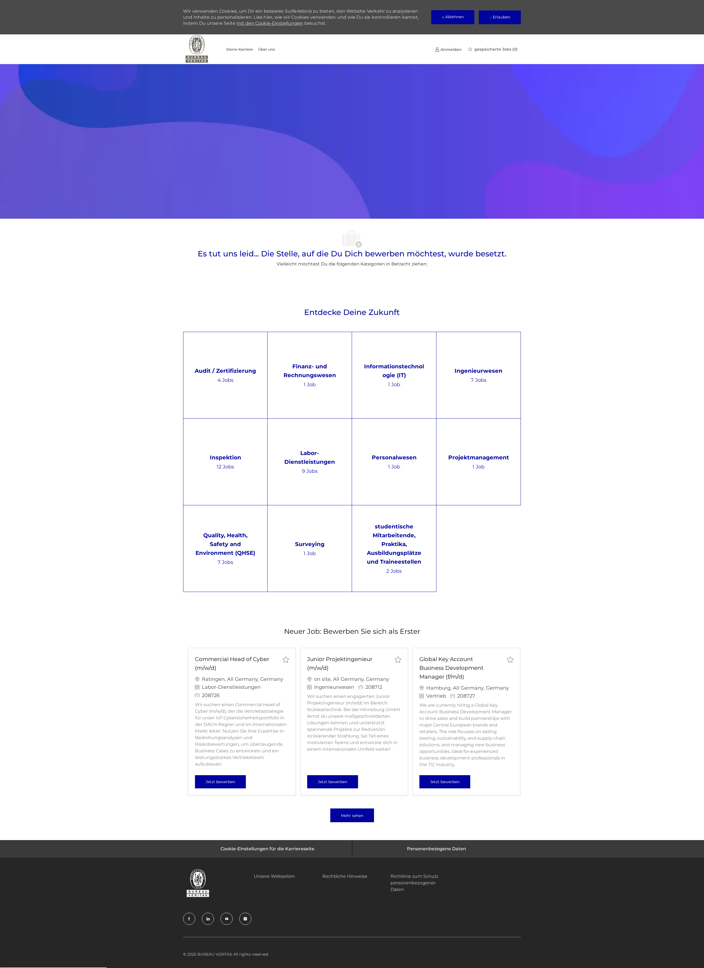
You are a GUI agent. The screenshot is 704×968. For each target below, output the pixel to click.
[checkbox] (285, 659)
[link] (448, 49)
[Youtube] (227, 919)
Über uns (266, 49)
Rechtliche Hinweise (344, 876)
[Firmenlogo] (197, 49)
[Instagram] (245, 919)
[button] (352, 815)
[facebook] (189, 919)
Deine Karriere (239, 49)
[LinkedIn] (208, 919)
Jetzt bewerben (226, 781)
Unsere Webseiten (274, 876)
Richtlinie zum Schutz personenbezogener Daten (414, 883)
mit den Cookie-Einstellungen (270, 23)
